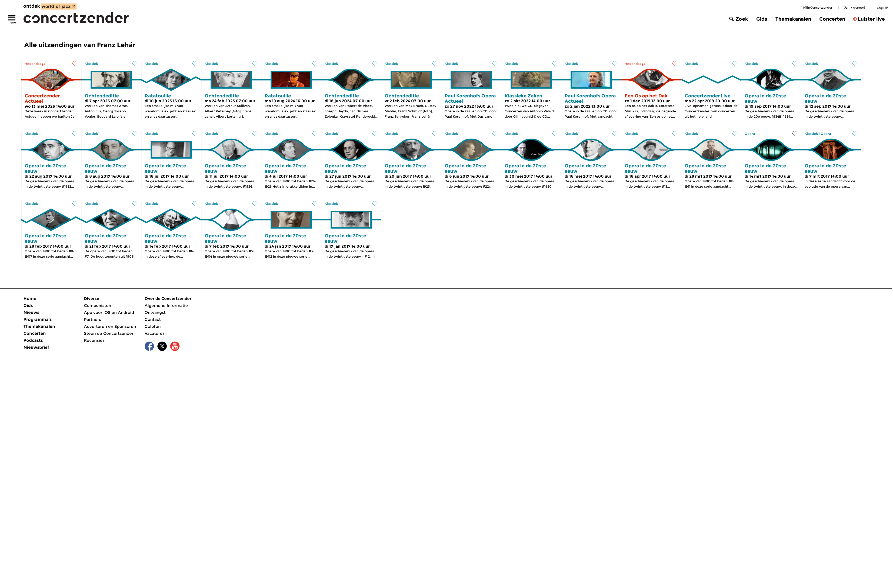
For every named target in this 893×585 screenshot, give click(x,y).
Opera (750, 134)
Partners (92, 319)
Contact (153, 319)
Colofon (153, 326)
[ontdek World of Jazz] (59, 6)
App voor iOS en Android (109, 312)
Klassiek (91, 64)
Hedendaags (35, 64)
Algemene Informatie (166, 305)
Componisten (97, 305)
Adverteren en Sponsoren (110, 326)
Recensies (94, 340)
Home (29, 298)
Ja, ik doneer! (854, 7)
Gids (761, 19)
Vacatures (155, 333)
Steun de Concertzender (108, 333)
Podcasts (33, 340)
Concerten (832, 19)
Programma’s (37, 319)
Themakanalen (793, 19)
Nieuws (31, 312)
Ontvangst (155, 312)
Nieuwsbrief (36, 347)
